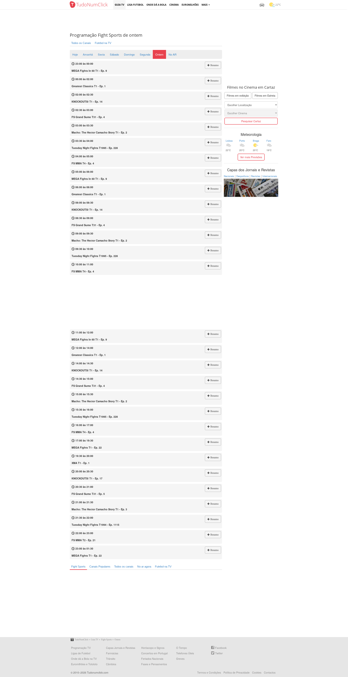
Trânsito (110, 658)
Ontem (159, 54)
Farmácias (112, 653)
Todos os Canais (81, 42)
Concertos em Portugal (154, 653)
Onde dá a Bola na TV (84, 658)
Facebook (221, 648)
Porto (242, 140)
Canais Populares (99, 566)
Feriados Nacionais (152, 658)
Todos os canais (123, 566)
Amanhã (88, 54)
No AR (173, 54)
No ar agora (144, 566)
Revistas (255, 176)
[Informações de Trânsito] (262, 4)
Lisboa (229, 140)
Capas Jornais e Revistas (120, 648)
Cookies (256, 672)
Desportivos (242, 176)
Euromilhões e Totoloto (84, 664)
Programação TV (81, 648)
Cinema (174, 4)
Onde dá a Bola (156, 4)
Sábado (114, 54)
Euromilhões (190, 4)
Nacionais (229, 176)
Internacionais (269, 176)
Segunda (145, 54)
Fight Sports (78, 566)
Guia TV (119, 4)
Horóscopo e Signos (152, 648)
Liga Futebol (135, 4)
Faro (268, 140)
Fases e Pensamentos (154, 664)
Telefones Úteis (185, 653)
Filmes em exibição (238, 95)
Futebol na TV (103, 42)
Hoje (75, 54)
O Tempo (181, 648)
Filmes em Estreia (265, 95)
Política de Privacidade (236, 672)
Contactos (270, 672)
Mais (205, 4)
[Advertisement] (177, 21)
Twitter (219, 653)
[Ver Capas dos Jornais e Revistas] (251, 187)
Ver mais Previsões (251, 157)
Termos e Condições (209, 672)
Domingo (129, 54)
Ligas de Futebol (80, 653)
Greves (180, 658)
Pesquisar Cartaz (251, 121)
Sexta (101, 54)
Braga (256, 140)
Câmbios (111, 664)
